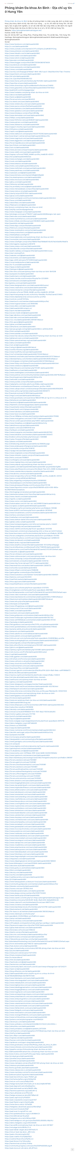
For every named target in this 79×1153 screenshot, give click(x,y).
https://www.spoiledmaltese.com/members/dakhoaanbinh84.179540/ (31, 627)
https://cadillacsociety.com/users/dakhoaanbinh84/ (24, 877)
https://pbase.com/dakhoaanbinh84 (18, 441)
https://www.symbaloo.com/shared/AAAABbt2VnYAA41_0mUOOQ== (31, 1024)
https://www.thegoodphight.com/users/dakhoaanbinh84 (26, 856)
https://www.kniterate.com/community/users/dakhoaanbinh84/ (28, 1047)
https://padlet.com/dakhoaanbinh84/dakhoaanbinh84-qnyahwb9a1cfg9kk (33, 467)
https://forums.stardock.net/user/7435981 (21, 760)
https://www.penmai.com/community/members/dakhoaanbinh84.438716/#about (35, 375)
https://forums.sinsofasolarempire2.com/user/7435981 (25, 764)
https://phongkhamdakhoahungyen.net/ (27, 30)
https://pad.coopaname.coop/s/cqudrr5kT (21, 1100)
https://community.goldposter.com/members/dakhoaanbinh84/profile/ (31, 884)
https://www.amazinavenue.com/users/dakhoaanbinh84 (26, 847)
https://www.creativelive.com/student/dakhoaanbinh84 (26, 288)
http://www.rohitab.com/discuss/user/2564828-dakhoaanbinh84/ (29, 221)
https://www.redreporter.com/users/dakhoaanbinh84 (25, 843)
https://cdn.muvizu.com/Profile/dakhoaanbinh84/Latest (26, 652)
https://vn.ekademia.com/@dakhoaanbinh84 (21, 751)
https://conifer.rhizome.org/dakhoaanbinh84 (21, 350)
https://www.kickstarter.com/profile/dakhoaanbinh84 (25, 290)
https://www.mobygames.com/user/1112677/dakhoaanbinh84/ (28, 418)
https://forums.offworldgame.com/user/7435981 (23, 774)
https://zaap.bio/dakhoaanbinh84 (17, 728)
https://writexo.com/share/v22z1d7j (18, 515)
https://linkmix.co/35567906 (15, 725)
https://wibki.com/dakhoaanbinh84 (18, 611)
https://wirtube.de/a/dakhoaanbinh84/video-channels (25, 677)
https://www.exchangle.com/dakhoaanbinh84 (22, 159)
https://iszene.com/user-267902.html (19, 888)
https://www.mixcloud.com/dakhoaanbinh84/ (22, 180)
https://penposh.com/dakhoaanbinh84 (19, 631)
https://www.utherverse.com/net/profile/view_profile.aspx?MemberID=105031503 (36, 691)
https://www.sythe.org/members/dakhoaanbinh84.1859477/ (27, 391)
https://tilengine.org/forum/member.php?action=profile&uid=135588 (31, 508)
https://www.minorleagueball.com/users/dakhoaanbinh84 (26, 980)
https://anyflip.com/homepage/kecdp (19, 209)
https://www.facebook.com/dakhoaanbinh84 (22, 44)
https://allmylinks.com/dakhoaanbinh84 (20, 1026)
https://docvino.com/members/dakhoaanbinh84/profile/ (26, 934)
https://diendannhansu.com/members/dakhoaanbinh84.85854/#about (31, 359)
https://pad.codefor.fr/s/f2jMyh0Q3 (18, 1136)
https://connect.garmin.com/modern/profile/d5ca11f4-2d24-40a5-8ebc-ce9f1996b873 (37, 670)
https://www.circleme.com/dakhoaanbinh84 (21, 905)
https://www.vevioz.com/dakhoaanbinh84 (21, 501)
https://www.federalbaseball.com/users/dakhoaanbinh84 (26, 852)
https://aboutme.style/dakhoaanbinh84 (19, 865)
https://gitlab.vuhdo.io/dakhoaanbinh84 (20, 522)
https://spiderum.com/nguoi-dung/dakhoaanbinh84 (24, 1042)
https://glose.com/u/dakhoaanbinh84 (19, 196)
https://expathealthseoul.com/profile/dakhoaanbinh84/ (25, 584)
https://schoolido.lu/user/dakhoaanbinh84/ (21, 568)
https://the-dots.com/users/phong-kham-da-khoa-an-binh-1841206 (30, 271)
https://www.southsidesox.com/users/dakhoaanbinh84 (25, 808)
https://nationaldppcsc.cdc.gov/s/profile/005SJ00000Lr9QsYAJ (29, 1120)
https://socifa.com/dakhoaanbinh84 (18, 875)
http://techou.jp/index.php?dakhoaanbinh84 (21, 1068)
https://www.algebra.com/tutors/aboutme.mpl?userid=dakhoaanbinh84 (32, 746)
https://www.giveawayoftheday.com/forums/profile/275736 (27, 485)
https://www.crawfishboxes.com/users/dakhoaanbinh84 (26, 799)
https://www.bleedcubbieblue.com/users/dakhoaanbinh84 (27, 836)
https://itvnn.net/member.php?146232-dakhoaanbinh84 (26, 944)
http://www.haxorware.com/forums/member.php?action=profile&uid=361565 (34, 533)
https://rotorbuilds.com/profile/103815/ (20, 448)
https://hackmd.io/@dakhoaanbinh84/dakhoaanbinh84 (25, 402)
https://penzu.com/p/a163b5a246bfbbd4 (20, 478)
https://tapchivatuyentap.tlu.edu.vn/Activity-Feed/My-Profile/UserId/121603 (33, 294)
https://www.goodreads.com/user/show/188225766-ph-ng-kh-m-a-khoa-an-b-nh (36, 398)
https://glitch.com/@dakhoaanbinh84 (19, 647)
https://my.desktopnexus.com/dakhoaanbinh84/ (23, 177)
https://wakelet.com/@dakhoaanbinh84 (20, 255)
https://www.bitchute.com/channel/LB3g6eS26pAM (24, 175)
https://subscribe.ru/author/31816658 (19, 707)
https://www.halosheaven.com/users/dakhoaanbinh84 (25, 792)
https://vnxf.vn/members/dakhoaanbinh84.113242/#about (26, 354)
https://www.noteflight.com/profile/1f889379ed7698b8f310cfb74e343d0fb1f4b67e (36, 242)
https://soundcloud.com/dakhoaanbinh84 (20, 65)
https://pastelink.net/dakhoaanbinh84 (19, 223)
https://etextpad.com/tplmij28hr (17, 604)
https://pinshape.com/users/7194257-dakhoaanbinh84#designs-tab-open (33, 214)
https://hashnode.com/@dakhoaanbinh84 (20, 962)
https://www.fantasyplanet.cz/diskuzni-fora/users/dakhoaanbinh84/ (30, 882)
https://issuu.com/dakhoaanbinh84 (18, 200)
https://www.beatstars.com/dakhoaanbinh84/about (24, 108)
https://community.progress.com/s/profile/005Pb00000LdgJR (28, 1146)
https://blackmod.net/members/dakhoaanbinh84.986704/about (29, 599)
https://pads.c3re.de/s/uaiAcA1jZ (17, 1134)
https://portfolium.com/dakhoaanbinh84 (20, 145)
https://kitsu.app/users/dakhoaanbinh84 (20, 581)
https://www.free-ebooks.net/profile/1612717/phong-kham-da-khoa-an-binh (34, 336)
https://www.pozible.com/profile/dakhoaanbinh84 (24, 382)
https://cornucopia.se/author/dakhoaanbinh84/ (22, 737)
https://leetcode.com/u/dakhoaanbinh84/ (20, 216)
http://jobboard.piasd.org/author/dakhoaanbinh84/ (24, 1074)
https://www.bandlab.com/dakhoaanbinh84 (21, 333)
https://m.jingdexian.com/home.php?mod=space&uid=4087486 (29, 590)
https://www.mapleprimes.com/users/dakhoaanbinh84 (25, 462)
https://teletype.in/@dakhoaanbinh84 (19, 269)
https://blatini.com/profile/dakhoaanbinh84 (21, 932)
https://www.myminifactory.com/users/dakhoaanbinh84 (26, 219)
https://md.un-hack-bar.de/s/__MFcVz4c (20, 1132)
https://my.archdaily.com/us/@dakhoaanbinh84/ (23, 186)
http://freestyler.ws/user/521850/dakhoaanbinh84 (23, 393)
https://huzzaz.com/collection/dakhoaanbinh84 (23, 1040)
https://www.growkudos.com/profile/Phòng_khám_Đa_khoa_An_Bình (30, 1045)
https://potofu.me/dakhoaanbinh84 (18, 716)
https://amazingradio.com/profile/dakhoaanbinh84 (24, 643)
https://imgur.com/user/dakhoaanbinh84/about (22, 395)
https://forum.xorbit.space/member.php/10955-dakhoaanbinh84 (29, 421)
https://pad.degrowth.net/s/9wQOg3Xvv (20, 1086)
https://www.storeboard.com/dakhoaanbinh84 (22, 540)
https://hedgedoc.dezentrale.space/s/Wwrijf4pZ (23, 1107)
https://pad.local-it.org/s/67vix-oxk (18, 1111)
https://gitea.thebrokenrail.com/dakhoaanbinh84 (23, 928)
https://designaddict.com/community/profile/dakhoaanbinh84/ (28, 739)
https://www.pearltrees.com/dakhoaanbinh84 (22, 170)
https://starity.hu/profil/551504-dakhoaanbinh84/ (23, 193)
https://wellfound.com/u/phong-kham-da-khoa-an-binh (26, 679)
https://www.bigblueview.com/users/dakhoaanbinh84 (25, 985)
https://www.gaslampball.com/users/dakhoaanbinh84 (25, 826)
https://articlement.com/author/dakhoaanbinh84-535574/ (27, 561)
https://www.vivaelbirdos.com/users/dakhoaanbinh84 (25, 845)
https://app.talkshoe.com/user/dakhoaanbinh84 (23, 315)
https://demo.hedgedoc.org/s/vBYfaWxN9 (21, 723)
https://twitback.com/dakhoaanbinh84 (19, 430)
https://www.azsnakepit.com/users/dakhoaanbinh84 (24, 824)
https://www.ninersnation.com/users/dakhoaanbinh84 (25, 1012)
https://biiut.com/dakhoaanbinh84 (18, 870)
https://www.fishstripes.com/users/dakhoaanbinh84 (24, 854)
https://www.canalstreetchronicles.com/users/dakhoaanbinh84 (28, 1003)
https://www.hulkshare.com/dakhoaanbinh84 (22, 412)
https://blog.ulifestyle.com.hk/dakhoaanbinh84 (22, 971)
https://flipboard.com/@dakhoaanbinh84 (20, 205)
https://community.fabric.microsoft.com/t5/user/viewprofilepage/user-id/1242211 (35, 967)
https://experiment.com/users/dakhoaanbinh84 (22, 74)
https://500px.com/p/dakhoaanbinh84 (19, 118)
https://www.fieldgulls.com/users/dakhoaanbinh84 (24, 1010)
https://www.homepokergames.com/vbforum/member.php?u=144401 (31, 524)
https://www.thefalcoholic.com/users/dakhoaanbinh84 (25, 1008)
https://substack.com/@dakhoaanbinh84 (20, 173)
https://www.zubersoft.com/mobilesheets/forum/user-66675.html (29, 902)
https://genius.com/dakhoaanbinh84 (18, 682)
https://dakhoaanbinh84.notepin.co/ (18, 308)
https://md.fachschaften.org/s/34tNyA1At (20, 1079)
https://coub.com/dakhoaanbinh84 (18, 161)
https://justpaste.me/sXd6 (14, 735)
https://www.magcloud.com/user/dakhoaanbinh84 (24, 138)
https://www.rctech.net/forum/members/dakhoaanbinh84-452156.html (31, 686)
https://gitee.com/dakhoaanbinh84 (18, 324)
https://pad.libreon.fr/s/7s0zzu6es (18, 1141)
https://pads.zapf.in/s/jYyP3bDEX (17, 1097)
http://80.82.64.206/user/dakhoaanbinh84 (21, 673)
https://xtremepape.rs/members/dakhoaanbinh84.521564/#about (29, 361)
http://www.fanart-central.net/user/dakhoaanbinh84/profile (27, 136)
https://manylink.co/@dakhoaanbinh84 (19, 552)
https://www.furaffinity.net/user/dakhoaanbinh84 (23, 352)
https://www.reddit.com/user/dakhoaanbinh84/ (22, 152)
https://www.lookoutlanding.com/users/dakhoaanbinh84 (26, 797)
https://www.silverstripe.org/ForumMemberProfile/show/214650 (29, 85)
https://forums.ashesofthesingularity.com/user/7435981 (26, 771)
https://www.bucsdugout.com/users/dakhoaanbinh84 (25, 840)
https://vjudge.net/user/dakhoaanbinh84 (20, 451)
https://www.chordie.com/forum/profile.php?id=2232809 (26, 278)
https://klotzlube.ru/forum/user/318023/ (20, 930)
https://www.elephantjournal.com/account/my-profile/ (25, 297)
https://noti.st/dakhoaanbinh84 (16, 345)
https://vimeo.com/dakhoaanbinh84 (18, 69)
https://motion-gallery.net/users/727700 (20, 714)
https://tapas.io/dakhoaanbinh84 (17, 267)
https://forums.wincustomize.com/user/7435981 (23, 778)
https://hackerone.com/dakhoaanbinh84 (20, 964)
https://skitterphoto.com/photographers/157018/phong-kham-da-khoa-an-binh (35, 1031)
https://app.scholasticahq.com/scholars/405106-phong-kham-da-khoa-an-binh (35, 948)
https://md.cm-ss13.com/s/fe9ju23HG (19, 1081)
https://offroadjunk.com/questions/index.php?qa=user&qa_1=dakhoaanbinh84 (34, 923)
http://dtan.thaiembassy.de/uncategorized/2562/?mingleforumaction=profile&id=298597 (38, 758)
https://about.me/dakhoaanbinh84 (18, 95)
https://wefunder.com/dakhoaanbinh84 (19, 379)
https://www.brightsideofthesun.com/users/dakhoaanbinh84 (27, 787)
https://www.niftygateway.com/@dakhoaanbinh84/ (24, 606)
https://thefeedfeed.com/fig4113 (17, 235)
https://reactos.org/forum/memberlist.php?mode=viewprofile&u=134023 (32, 675)
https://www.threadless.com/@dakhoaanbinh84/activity (26, 423)
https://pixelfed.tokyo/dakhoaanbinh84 (20, 1058)
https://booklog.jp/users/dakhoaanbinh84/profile (23, 377)
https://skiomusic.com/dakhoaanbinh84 (20, 1022)
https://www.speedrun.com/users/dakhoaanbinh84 (24, 111)
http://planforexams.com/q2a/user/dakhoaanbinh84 (24, 937)
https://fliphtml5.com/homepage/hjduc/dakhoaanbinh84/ (26, 405)
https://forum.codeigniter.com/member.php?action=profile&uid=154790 (32, 536)
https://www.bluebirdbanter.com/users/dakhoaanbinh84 (26, 813)
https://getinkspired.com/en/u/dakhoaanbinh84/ (23, 748)
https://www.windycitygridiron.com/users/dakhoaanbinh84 (27, 999)
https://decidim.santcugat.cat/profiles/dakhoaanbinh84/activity (29, 732)
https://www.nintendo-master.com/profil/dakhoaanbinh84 (27, 455)
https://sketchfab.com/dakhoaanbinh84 (20, 203)
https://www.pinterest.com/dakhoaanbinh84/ (22, 51)
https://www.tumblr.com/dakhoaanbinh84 (20, 56)
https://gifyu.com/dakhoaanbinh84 (18, 182)
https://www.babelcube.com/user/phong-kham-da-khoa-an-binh (29, 237)
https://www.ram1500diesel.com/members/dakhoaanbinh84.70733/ (30, 620)
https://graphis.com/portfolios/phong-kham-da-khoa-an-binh (28, 1049)
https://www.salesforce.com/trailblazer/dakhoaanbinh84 (26, 634)
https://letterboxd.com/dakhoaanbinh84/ (20, 400)
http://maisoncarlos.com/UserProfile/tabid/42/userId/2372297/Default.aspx (33, 549)
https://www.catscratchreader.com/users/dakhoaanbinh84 (27, 1006)
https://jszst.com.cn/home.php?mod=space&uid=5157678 (27, 588)
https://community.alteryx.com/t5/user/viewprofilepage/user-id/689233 (32, 538)
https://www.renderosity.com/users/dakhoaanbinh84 (25, 104)
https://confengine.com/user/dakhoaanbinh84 (22, 460)
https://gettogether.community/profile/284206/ (23, 572)
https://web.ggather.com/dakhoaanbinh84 (21, 657)
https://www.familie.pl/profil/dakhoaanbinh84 (22, 895)
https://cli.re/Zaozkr (12, 744)
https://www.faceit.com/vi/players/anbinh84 (21, 409)
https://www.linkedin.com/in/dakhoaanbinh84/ (22, 53)
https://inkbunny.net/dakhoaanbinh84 (19, 184)
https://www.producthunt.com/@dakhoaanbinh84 (23, 232)
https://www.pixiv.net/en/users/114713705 (21, 953)
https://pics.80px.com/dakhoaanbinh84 (20, 1035)
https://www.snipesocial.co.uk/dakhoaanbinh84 (23, 1070)
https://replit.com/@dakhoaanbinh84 (19, 131)
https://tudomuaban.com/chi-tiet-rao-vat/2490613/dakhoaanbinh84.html (32, 503)
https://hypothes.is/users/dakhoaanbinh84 (21, 83)
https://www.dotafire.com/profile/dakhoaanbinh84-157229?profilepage (32, 545)
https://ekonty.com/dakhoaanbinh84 (18, 872)
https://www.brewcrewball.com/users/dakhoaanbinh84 (25, 838)
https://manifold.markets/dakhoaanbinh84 (21, 579)
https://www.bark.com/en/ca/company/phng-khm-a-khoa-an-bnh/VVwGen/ (33, 531)
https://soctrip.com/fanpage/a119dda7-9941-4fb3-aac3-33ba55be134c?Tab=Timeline (37, 72)
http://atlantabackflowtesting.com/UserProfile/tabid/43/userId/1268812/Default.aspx (37, 941)
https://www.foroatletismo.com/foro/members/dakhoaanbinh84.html (31, 513)
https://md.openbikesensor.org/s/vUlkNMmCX (22, 1114)
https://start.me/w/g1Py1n (14, 253)
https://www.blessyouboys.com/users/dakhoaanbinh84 (26, 801)
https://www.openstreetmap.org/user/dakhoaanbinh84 (25, 340)
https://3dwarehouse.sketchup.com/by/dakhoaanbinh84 (26, 939)
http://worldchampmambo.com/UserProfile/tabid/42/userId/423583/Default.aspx (36, 592)
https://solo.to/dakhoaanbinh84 (17, 147)
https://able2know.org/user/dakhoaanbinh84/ (22, 425)
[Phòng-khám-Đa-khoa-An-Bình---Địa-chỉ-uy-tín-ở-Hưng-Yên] (4, 7)
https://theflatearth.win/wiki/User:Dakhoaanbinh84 (24, 689)
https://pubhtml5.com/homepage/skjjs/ (19, 90)
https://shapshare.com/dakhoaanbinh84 (20, 859)
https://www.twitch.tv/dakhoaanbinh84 (19, 58)
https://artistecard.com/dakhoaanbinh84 (20, 281)
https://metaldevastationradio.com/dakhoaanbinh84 (24, 891)
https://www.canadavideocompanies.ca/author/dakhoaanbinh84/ (29, 471)
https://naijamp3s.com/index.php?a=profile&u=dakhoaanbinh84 (29, 384)
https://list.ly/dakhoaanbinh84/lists (18, 157)
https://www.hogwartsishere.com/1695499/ (21, 304)
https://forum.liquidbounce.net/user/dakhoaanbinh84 (25, 143)
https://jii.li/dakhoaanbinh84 (15, 879)
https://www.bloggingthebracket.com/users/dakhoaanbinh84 (28, 783)
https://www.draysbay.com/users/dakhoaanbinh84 (24, 817)
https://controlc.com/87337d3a (17, 299)
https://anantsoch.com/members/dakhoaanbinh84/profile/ (27, 301)
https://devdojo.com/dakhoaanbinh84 (19, 709)
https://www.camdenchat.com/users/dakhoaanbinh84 (25, 815)
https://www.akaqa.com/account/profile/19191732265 (25, 893)
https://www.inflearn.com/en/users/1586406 (21, 570)
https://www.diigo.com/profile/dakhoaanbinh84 (23, 226)
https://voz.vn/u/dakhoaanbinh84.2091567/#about (24, 320)
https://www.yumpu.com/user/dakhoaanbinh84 (22, 246)
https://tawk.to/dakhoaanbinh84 (17, 969)
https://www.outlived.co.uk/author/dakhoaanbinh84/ (25, 661)
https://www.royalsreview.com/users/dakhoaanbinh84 (25, 806)
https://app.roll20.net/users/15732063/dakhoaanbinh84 (26, 260)
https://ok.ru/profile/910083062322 (18, 79)
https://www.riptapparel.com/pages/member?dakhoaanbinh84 (28, 684)
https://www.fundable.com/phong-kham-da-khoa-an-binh (27, 92)
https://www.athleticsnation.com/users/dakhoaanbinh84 (26, 790)
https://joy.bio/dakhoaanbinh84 (17, 950)
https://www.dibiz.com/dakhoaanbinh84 (20, 306)
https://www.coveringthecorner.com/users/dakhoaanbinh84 (27, 803)
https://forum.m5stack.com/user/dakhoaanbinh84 (23, 554)
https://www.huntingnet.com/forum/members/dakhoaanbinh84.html (30, 198)
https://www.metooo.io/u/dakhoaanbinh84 (21, 191)
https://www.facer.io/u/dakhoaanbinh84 (20, 414)
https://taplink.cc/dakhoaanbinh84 (18, 499)
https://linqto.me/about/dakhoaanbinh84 (20, 955)
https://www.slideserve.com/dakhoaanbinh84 (22, 124)
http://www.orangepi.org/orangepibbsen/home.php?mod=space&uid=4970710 (34, 721)
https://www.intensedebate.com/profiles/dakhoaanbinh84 (27, 189)
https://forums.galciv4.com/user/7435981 (20, 762)
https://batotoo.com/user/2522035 (18, 577)
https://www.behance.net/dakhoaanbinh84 (21, 163)
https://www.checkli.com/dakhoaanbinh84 (21, 497)
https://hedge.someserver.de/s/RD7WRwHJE (22, 1095)
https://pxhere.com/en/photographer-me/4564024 (24, 1019)
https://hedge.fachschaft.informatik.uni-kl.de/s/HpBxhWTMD (28, 1084)
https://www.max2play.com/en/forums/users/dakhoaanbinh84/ (28, 1072)
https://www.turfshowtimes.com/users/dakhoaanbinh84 (26, 1017)
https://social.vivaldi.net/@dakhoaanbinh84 (21, 313)
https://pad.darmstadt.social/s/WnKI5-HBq (21, 1088)
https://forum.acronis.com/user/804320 (20, 99)
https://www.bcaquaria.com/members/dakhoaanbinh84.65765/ (28, 432)
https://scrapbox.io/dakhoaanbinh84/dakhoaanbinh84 (25, 506)
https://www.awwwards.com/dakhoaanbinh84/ (22, 67)
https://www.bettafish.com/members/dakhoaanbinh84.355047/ (29, 434)
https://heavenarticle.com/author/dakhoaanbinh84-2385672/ (28, 565)
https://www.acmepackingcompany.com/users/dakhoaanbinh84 (29, 994)
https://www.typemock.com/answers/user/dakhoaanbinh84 (27, 755)
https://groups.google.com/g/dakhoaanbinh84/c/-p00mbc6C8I (29, 329)
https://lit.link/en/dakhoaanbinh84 (18, 698)
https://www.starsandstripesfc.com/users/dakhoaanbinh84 (27, 785)
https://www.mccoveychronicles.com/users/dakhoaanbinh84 (28, 829)
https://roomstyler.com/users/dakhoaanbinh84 (22, 239)
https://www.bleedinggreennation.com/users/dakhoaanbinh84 (28, 987)
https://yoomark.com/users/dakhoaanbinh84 (22, 613)
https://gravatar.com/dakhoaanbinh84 (19, 60)
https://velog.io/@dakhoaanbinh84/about (20, 347)
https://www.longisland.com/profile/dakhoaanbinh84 (25, 453)
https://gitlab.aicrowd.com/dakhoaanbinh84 (21, 338)
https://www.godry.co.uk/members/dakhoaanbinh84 (24, 868)
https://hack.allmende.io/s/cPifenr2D (19, 1093)
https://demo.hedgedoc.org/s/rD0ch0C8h (20, 1123)
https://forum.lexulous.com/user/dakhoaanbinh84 (23, 921)
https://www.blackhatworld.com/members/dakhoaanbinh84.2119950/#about (34, 597)
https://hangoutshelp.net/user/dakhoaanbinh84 (22, 526)
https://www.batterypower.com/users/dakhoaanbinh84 (25, 849)
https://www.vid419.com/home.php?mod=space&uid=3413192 (28, 529)
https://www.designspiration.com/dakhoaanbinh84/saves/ (27, 285)
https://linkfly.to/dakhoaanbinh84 (17, 1033)
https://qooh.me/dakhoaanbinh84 (17, 310)
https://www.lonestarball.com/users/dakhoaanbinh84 (25, 794)
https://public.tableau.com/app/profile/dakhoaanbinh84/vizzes (29, 251)
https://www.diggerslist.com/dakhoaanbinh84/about (25, 141)
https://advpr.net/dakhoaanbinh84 (18, 918)
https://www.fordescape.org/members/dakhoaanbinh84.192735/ (29, 617)
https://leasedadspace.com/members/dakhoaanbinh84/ (26, 483)
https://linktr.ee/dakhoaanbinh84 (17, 331)
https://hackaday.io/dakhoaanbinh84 (19, 622)
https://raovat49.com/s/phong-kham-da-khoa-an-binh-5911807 (29, 1125)
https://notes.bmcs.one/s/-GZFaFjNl (18, 1104)
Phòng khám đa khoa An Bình (16, 21)
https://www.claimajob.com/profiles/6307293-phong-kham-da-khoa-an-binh (34, 1063)
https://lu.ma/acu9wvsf (13, 957)
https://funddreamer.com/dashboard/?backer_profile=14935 (28, 386)
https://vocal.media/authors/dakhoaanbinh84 (22, 262)
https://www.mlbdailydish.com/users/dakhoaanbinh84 (25, 983)
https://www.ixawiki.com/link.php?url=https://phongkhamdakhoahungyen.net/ (34, 898)
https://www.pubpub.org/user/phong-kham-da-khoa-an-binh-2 (28, 464)
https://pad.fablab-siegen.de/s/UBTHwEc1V (21, 1130)
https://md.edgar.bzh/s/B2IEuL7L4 (18, 1127)
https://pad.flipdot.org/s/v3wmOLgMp (19, 1102)
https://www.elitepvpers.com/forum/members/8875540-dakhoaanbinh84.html (34, 705)
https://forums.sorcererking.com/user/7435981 (22, 776)
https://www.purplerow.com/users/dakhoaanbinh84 (24, 831)
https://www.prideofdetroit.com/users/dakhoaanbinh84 (26, 996)
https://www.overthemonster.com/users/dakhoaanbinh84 (26, 820)
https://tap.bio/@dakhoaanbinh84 (17, 719)
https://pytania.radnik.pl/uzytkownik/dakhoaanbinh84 (25, 629)
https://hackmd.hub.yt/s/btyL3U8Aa (18, 1143)
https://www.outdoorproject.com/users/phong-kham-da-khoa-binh (30, 556)
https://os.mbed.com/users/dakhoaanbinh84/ (22, 101)
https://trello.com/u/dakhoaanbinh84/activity (22, 166)
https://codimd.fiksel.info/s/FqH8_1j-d (19, 1139)
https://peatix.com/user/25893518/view (20, 428)
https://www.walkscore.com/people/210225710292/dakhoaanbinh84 (31, 134)
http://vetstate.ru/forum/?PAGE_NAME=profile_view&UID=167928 (29, 292)
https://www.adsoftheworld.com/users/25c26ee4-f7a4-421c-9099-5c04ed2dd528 (36, 469)
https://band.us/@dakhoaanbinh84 (18, 97)
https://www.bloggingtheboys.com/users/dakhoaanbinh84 (27, 990)
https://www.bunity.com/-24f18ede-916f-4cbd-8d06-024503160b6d (31, 753)
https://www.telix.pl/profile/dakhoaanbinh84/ (22, 601)
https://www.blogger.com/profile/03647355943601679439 (27, 62)
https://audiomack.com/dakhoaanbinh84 (20, 276)
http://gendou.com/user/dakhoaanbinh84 (20, 283)
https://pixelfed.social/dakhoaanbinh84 (20, 1061)
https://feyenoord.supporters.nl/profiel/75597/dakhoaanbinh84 (29, 925)
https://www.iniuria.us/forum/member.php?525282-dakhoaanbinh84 (30, 81)
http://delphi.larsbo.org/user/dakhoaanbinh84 (22, 542)
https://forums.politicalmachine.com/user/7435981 (24, 769)
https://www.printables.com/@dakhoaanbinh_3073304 (25, 1029)
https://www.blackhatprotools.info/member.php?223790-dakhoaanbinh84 (33, 907)
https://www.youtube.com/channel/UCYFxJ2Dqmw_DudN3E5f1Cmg (30, 49)
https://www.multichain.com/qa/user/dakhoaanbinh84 (25, 168)
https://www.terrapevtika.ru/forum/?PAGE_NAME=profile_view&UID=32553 (33, 476)
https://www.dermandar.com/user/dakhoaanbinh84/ (24, 115)
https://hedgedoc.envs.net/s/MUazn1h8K (20, 1118)
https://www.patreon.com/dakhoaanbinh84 (21, 122)
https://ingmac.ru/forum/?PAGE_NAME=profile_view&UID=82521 (29, 154)
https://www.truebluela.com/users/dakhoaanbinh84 (24, 833)
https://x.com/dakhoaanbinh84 (16, 46)
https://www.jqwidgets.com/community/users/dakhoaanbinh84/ (29, 741)
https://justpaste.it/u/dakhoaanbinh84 (19, 274)
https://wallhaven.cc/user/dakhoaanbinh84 (21, 370)
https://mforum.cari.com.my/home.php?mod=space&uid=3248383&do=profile (34, 638)
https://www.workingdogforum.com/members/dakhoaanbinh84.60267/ (31, 640)
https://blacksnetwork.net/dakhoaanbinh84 (21, 909)
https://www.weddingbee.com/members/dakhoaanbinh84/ (27, 372)
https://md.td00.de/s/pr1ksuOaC (17, 1116)
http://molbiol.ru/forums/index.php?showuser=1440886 (26, 437)
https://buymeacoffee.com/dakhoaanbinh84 (21, 668)
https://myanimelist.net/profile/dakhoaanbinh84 (23, 407)
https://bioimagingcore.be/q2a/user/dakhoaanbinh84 (25, 492)
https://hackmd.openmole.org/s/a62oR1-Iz (21, 1091)
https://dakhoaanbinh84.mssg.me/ (18, 702)
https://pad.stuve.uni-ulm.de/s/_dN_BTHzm (21, 1148)
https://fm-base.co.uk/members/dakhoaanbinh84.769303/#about (29, 911)
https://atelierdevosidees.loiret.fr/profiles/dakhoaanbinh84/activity (30, 494)
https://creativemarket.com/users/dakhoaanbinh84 (24, 666)
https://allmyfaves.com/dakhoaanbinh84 (20, 327)
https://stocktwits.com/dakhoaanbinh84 (20, 258)
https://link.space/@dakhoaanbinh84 (19, 322)
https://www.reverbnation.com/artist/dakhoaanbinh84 (25, 230)
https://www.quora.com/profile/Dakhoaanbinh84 (23, 106)
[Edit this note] (74, 3)
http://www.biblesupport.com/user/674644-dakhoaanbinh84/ (28, 863)
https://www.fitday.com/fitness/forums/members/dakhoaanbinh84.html (32, 363)
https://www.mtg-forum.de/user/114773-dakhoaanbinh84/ (27, 563)
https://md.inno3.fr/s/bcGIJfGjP (17, 1109)
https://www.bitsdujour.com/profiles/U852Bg (22, 113)
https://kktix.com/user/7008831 (17, 457)
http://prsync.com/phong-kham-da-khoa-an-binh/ (24, 207)
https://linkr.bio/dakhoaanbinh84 (17, 960)
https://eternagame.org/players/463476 (20, 244)
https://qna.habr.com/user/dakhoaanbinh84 (21, 317)
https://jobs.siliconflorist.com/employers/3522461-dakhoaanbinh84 (30, 645)
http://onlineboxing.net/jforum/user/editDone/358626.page (27, 444)
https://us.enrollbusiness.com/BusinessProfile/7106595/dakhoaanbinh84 (32, 547)
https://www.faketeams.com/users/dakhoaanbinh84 (24, 978)
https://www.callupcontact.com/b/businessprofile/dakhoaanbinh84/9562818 (34, 389)
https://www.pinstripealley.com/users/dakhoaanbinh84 (25, 822)
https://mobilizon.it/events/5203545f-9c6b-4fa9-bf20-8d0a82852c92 (32, 900)
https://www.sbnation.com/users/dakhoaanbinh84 (24, 781)
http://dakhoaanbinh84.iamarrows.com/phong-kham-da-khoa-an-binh (31, 1052)
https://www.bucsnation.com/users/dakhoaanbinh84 (24, 1001)
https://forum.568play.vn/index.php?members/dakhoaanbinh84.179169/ (32, 416)
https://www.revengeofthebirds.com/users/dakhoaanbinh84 (27, 1015)
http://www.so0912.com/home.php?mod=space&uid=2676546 (28, 510)
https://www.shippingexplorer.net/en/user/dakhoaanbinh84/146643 (30, 861)
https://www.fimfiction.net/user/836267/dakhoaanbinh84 (26, 120)
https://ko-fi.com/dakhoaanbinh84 (18, 265)
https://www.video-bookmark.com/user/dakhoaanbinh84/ (26, 594)
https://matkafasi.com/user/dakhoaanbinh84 (21, 517)
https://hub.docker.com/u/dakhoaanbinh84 (21, 946)
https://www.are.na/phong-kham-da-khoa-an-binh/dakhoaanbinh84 (30, 700)
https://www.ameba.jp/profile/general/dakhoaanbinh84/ (26, 446)
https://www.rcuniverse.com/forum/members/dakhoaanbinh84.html (30, 730)
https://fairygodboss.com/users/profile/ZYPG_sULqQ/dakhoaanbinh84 (31, 624)
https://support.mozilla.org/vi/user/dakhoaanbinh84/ (25, 127)
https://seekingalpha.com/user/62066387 (20, 696)
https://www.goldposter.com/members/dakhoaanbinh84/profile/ (29, 615)
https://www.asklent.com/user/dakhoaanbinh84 (23, 636)
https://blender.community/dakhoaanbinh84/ (22, 886)
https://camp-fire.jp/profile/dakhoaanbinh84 (21, 439)
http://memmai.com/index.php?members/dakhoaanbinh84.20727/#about (32, 356)
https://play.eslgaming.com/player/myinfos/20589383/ (25, 480)
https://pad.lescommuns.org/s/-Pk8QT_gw (21, 1077)
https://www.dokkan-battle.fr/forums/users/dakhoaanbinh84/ (28, 519)
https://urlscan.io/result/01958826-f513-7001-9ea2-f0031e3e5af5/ (30, 712)
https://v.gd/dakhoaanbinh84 (16, 654)
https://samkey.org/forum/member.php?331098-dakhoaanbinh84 (29, 650)
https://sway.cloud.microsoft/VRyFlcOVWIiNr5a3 (23, 663)
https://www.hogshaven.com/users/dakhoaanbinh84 (24, 992)
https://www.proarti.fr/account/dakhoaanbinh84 (23, 608)
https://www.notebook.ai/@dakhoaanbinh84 (21, 366)
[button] (72, 1149)
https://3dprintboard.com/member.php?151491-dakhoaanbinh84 (29, 368)
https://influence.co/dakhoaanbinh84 (19, 129)
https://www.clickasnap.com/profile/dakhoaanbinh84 (25, 559)
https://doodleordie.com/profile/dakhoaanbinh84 (23, 248)
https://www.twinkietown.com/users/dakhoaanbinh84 (25, 810)
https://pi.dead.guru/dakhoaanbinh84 (19, 1056)
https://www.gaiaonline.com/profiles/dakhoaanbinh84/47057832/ (30, 88)
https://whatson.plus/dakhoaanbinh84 (19, 1065)
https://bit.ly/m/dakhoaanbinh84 (17, 76)
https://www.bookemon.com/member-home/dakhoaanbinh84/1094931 (31, 575)
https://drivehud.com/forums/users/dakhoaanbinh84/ (25, 659)
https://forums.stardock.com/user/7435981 (21, 767)
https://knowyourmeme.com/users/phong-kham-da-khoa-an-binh (29, 693)
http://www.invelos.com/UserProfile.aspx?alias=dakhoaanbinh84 (29, 1054)
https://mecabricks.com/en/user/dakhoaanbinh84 (23, 474)
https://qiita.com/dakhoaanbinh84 (18, 343)
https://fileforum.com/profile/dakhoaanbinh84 (22, 228)
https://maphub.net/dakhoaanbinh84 (19, 1038)
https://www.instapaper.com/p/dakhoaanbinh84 (23, 212)
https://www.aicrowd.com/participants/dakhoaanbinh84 (26, 150)
